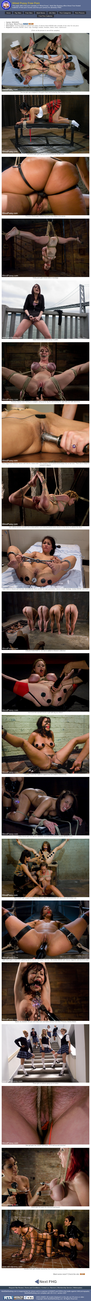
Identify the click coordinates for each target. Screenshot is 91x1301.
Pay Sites (18, 13)
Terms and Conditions (32, 1288)
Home (8, 13)
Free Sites (29, 13)
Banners (53, 1288)
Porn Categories (65, 13)
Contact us (45, 1288)
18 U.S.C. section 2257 (58, 1293)
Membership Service (64, 1288)
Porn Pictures (80, 13)
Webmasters (77, 1288)
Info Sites (52, 13)
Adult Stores (41, 13)
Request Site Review (16, 1288)
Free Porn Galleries (45, 16)
